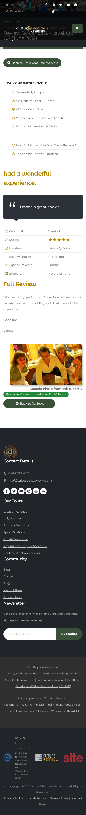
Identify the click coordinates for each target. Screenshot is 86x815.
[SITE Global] (73, 757)
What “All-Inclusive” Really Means (42, 704)
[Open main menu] (77, 28)
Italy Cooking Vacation (50, 680)
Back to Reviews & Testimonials (34, 63)
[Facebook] (46, 5)
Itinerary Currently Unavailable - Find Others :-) (38, 394)
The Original (11, 704)
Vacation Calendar (15, 511)
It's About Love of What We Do (36, 126)
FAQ (6, 583)
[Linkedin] (46, 11)
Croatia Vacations (15, 539)
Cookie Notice (36, 798)
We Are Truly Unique (29, 92)
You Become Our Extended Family (39, 118)
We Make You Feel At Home (34, 101)
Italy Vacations (13, 518)
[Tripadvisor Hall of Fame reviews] (14, 5)
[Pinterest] (75, 5)
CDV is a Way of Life (29, 109)
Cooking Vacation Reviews (21, 553)
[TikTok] (53, 11)
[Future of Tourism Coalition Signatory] (46, 757)
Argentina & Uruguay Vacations (25, 546)
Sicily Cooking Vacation (19, 680)
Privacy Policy (13, 798)
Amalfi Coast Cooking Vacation (60, 673)
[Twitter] (61, 5)
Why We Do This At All (65, 711)
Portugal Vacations (16, 525)
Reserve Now (12, 597)
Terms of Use (59, 798)
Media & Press (12, 590)
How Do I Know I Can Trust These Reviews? (45, 145)
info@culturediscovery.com (30, 480)
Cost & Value (73, 704)
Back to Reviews (35, 403)
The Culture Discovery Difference (28, 711)
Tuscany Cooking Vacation (22, 673)
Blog (6, 569)
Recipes (8, 576)
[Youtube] (68, 5)
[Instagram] (53, 5)
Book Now (17, 11)
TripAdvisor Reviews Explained (36, 153)
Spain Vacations (14, 532)
